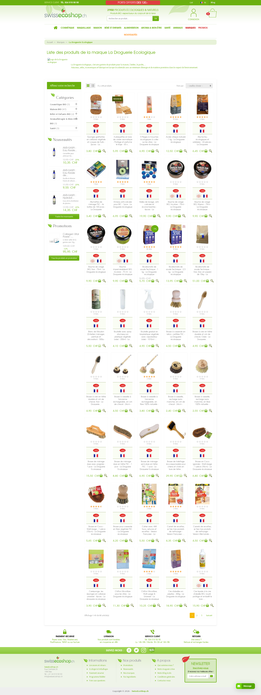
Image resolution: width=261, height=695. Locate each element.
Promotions (128, 665)
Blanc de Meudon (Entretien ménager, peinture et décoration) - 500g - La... (96, 336)
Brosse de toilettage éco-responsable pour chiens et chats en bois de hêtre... (175, 465)
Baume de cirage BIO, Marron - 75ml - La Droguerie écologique (202, 206)
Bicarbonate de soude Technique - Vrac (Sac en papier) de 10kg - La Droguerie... (202, 272)
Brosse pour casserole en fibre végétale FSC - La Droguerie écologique (122, 530)
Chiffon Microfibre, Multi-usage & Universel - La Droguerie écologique (149, 595)
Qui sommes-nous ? (166, 665)
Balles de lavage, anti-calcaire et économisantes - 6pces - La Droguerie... (149, 207)
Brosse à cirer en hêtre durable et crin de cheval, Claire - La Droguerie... (202, 335)
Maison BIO (58, 109)
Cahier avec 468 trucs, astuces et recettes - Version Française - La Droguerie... (149, 531)
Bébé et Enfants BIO (62, 114)
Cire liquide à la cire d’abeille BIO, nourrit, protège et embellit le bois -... (202, 595)
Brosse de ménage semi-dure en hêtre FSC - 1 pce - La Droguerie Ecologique (149, 465)
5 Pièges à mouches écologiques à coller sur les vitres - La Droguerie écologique (149, 141)
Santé (54, 128)
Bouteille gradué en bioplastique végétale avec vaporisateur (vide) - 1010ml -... (149, 335)
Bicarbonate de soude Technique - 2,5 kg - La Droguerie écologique (175, 270)
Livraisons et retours (97, 665)
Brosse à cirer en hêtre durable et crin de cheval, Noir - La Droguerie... (96, 400)
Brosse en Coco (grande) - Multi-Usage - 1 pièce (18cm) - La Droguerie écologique (202, 465)
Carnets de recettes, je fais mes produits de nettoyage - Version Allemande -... (202, 530)
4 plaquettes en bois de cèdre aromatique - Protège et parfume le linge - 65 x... (122, 141)
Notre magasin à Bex (166, 669)
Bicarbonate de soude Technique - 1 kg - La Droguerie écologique (149, 270)
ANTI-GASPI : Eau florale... (70, 149)
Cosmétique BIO (60, 104)
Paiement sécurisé (96, 673)
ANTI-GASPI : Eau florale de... (69, 173)
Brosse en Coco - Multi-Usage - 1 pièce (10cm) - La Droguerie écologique (96, 530)
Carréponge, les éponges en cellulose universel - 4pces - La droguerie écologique (96, 595)
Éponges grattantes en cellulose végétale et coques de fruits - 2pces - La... (96, 141)
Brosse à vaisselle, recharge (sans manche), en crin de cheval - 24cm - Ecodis (176, 402)
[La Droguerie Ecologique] (96, 126)
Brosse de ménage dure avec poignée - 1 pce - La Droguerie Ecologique (96, 465)
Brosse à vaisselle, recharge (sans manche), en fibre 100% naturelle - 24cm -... (202, 402)
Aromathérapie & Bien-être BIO (64, 121)
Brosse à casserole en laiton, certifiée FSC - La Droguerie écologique (175, 335)
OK (155, 18)
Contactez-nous (164, 680)
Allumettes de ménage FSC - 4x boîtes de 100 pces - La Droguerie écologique (96, 207)
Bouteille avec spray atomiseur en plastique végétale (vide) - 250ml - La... (122, 335)
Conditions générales (166, 676)
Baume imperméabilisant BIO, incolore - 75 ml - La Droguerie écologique (122, 270)
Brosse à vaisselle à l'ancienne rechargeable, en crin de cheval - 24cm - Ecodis (122, 402)
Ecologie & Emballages (98, 669)
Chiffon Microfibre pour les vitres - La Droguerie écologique (122, 594)
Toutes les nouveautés (64, 216)
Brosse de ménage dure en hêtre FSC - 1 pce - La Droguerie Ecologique (122, 465)
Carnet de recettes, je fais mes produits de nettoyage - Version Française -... (176, 530)
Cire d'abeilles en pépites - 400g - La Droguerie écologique (175, 594)
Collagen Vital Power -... (71, 235)
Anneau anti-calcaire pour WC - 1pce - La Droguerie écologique (122, 204)
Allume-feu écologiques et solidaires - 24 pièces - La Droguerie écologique (202, 142)
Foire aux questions (97, 680)
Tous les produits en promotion (64, 258)
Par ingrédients (129, 676)
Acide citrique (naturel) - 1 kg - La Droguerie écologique (175, 139)
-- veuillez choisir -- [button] (195, 85)
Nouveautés (128, 669)
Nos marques (128, 673)
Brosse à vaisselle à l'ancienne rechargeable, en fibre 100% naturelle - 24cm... (149, 402)
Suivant (209, 615)
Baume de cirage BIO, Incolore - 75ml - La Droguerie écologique (176, 206)
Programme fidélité (97, 676)
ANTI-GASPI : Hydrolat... (69, 196)
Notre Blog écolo (164, 673)
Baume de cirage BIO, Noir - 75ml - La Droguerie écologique (96, 269)
